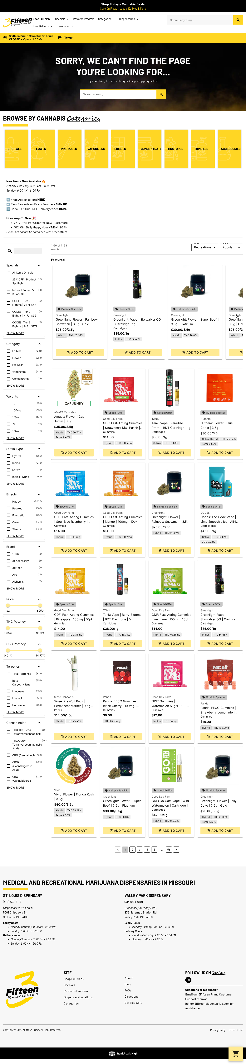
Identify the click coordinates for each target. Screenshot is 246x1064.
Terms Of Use (236, 1030)
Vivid (57, 790)
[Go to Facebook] (188, 980)
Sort (225, 243)
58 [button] (169, 849)
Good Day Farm (113, 418)
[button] (38, 38)
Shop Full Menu (42, 19)
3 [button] (140, 849)
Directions (132, 996)
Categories (104, 19)
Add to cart (82, 352)
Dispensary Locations (78, 997)
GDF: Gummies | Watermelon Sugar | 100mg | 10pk (171, 705)
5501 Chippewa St (15, 912)
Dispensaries (127, 19)
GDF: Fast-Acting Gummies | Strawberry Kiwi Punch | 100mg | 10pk (122, 427)
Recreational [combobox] (203, 247)
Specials (60, 19)
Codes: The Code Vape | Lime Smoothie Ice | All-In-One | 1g (219, 521)
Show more (15, 333)
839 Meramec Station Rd (141, 912)
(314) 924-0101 (134, 901)
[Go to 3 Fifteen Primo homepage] (17, 22)
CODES (205, 512)
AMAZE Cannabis (65, 412)
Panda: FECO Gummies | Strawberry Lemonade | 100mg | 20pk (218, 712)
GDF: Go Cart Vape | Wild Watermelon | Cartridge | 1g (170, 805)
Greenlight (62, 315)
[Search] (238, 20)
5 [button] (154, 849)
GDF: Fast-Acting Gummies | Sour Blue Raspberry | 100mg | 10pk (74, 521)
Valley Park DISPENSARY (148, 895)
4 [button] (147, 849)
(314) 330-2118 (12, 901)
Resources (63, 26)
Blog (128, 984)
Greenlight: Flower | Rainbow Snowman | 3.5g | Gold (171, 521)
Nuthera (205, 418)
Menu (197, 243)
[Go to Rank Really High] (123, 1053)
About (129, 978)
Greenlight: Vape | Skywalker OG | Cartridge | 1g (220, 619)
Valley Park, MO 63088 (139, 917)
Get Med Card (133, 1002)
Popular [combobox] (228, 247)
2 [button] (132, 849)
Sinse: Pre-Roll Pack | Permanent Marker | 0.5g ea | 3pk (72, 705)
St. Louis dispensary (22, 895)
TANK (155, 418)
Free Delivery (41, 26)
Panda (107, 697)
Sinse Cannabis (63, 697)
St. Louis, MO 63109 (15, 917)
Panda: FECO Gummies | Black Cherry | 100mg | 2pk (120, 705)
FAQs (128, 990)
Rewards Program (83, 19)
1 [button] (125, 849)
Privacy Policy (217, 1030)
